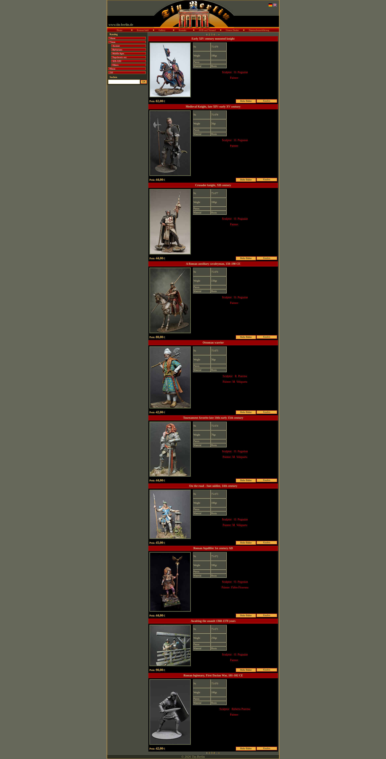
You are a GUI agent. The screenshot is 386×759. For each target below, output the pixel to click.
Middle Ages (118, 53)
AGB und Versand (207, 30)
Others (115, 65)
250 (111, 72)
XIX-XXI (116, 61)
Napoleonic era (119, 57)
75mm (112, 42)
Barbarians (117, 49)
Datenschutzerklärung (259, 30)
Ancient (116, 46)
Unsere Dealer (232, 30)
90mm (112, 69)
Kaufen (266, 100)
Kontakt (182, 30)
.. (216, 34)
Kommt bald (143, 30)
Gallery (162, 30)
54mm (112, 38)
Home (119, 30)
